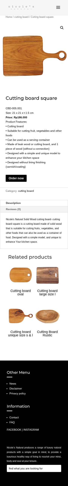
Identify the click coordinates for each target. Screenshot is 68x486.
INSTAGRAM (31, 429)
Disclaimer (15, 388)
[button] (62, 27)
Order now (16, 178)
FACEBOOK (14, 429)
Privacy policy (17, 393)
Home (9, 16)
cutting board (21, 16)
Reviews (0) (13, 209)
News (12, 383)
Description (13, 202)
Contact (14, 417)
